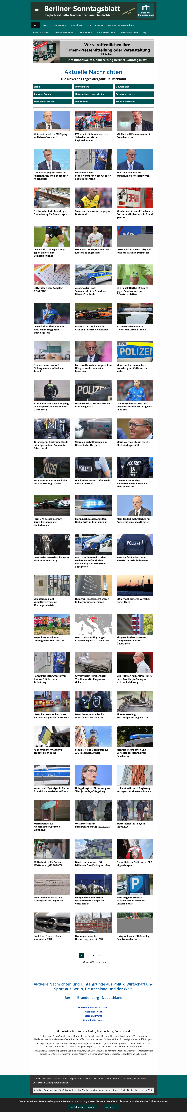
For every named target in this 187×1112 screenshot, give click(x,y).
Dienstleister (85, 32)
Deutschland (76, 25)
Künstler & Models (105, 32)
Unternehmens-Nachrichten (121, 25)
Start (35, 25)
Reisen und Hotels (41, 32)
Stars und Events (95, 25)
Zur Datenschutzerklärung (82, 1107)
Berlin (45, 25)
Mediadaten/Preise (129, 32)
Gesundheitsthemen (64, 32)
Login (145, 32)
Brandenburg (60, 25)
